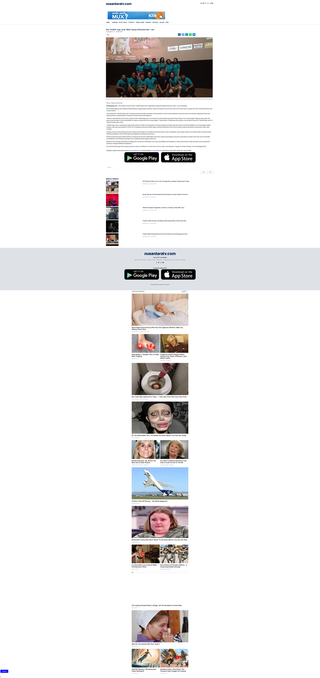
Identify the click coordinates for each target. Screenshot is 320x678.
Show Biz (148, 22)
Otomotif (131, 22)
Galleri (162, 22)
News (108, 22)
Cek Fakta (155, 22)
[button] (179, 34)
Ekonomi (115, 22)
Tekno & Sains (140, 22)
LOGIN (211, 3)
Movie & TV (109, 167)
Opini (166, 22)
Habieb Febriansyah (117, 103)
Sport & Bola (123, 22)
